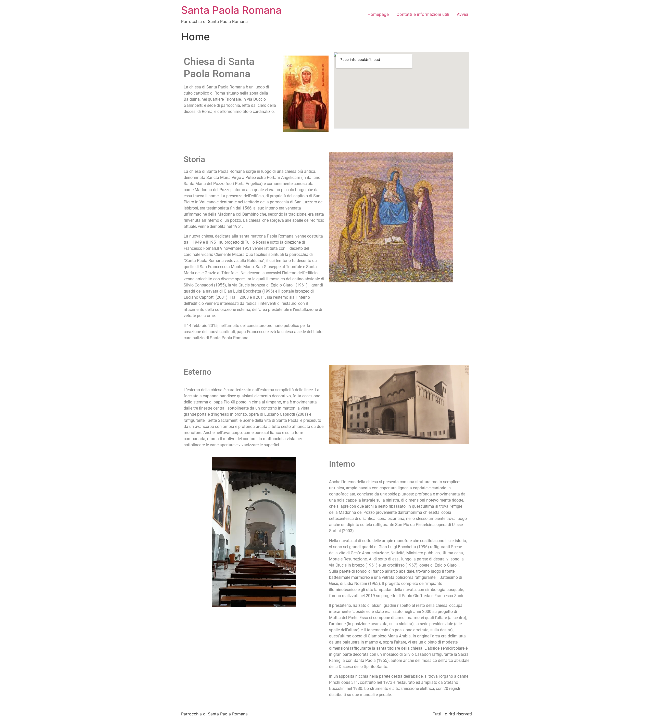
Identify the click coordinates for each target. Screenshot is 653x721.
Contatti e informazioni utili (422, 14)
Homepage (378, 14)
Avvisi (462, 14)
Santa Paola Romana (231, 10)
